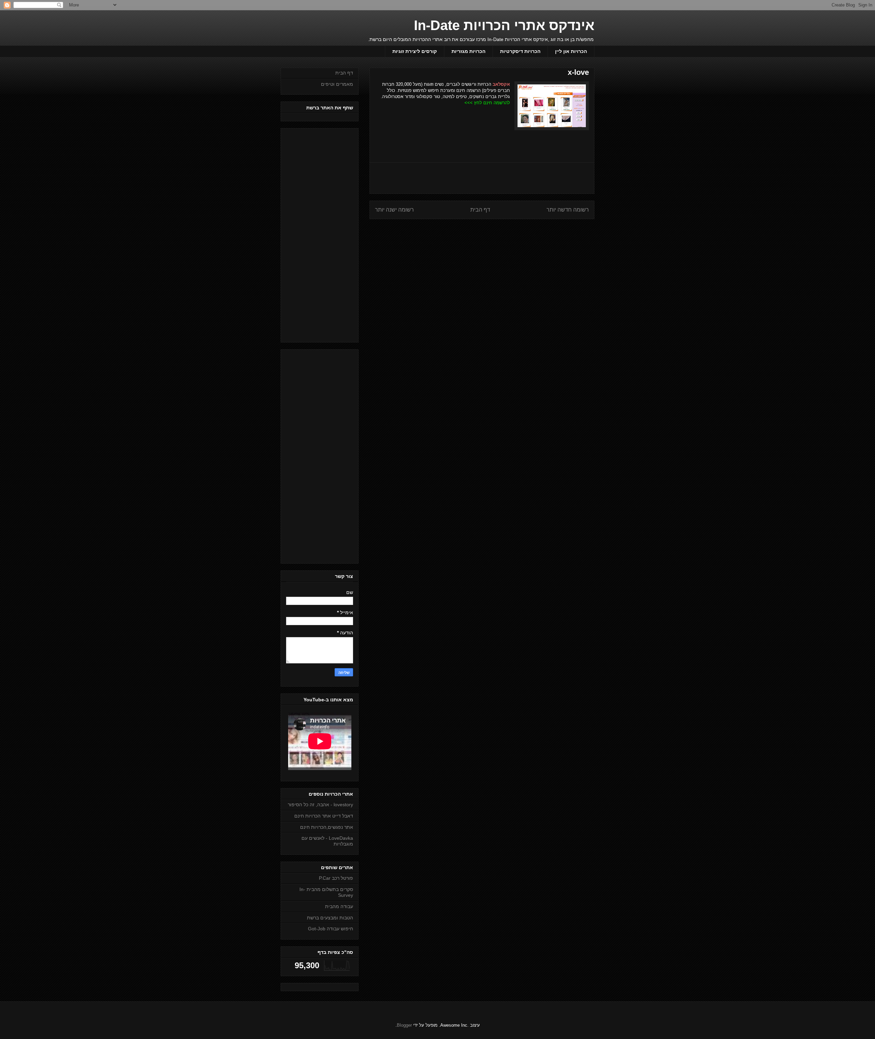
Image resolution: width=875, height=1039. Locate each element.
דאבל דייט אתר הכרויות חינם (323, 816)
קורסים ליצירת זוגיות (414, 51)
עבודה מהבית (339, 906)
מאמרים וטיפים (337, 84)
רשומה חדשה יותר (568, 210)
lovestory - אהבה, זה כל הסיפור (320, 804)
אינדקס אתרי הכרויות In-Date (504, 25)
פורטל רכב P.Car (336, 878)
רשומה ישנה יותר (394, 210)
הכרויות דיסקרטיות (520, 51)
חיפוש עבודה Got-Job (330, 928)
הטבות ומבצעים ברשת (330, 917)
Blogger (404, 1025)
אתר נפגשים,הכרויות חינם (326, 827)
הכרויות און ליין (571, 51)
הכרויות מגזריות (468, 51)
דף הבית (480, 210)
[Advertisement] (482, 178)
